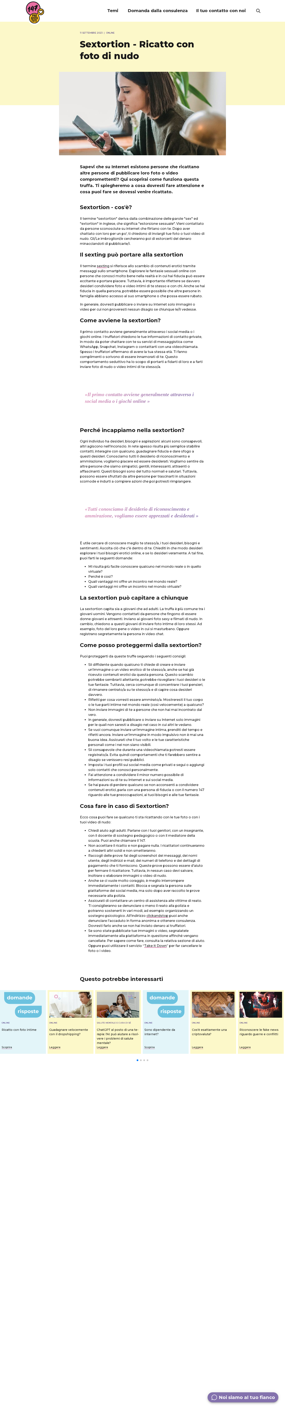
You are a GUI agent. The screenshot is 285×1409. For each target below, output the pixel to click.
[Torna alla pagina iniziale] (35, 12)
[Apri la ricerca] (258, 11)
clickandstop (157, 916)
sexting (103, 266)
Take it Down (155, 946)
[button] (112, 11)
